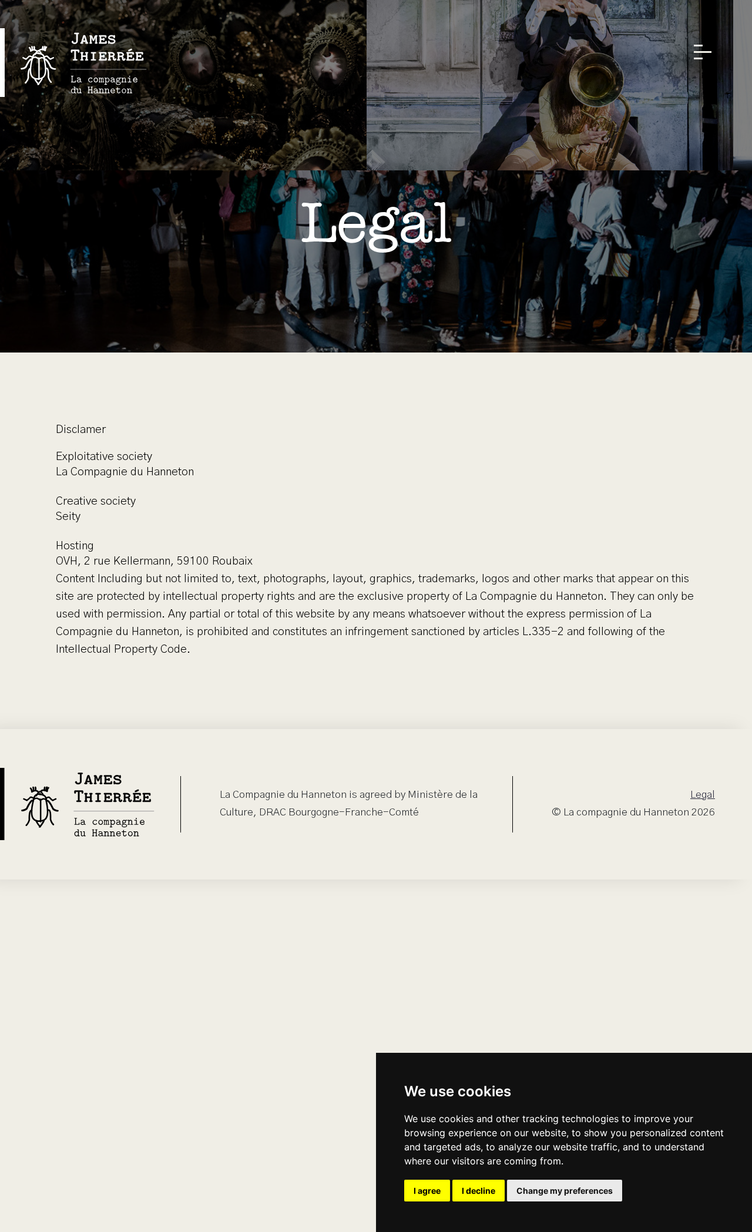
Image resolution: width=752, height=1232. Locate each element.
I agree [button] (427, 1191)
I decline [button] (478, 1191)
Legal (702, 795)
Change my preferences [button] (564, 1191)
